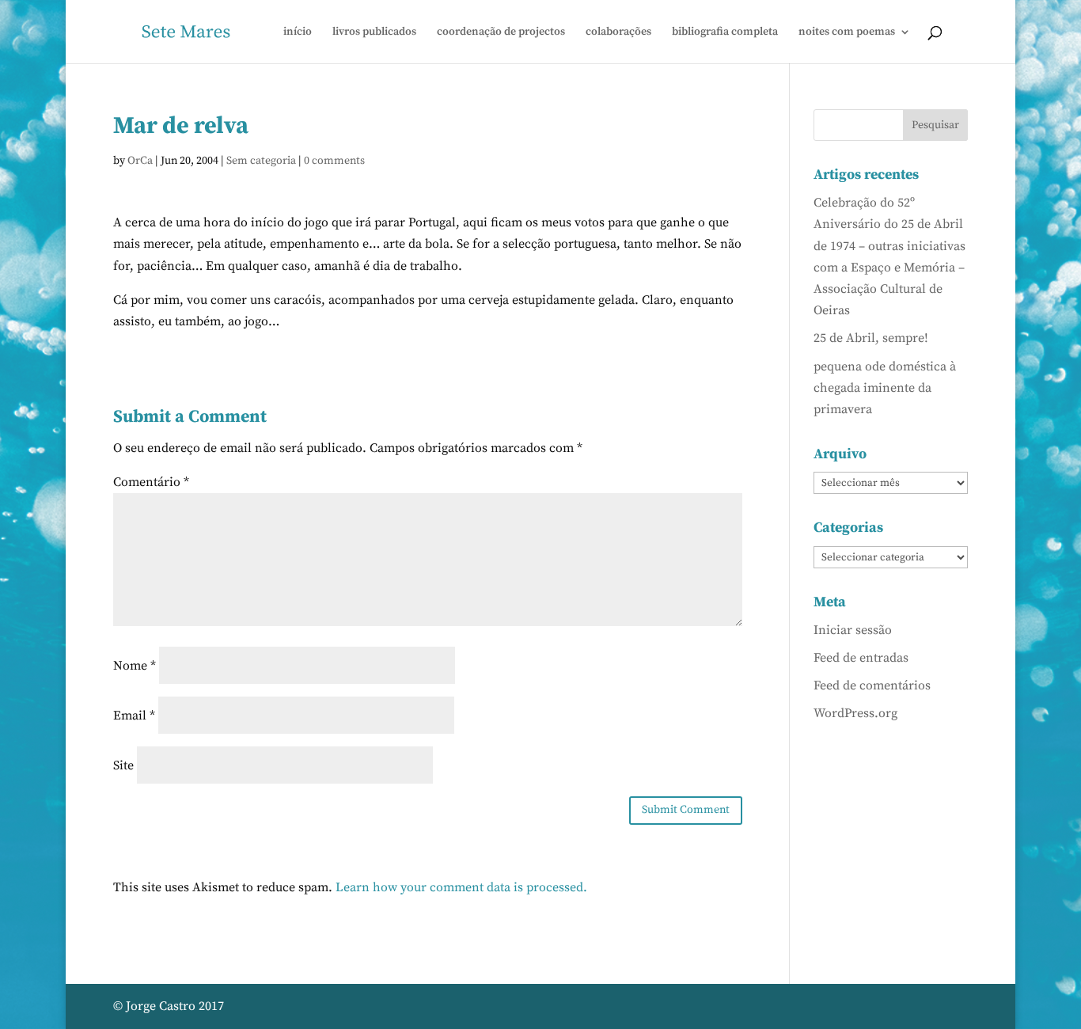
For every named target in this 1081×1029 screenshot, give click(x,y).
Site (123, 765)
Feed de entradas (861, 658)
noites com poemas (846, 32)
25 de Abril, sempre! (871, 338)
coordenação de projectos (501, 32)
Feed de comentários (872, 685)
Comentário (151, 482)
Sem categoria (261, 161)
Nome (134, 666)
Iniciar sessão (853, 630)
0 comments (334, 161)
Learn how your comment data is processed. (461, 887)
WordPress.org (855, 713)
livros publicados (374, 32)
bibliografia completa (725, 32)
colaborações (618, 32)
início (297, 32)
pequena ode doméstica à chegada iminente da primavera (885, 388)
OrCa (140, 161)
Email (134, 715)
